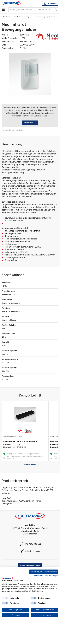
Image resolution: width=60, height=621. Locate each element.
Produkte (6, 17)
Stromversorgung (41, 17)
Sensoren (54, 17)
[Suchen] (56, 9)
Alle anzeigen (30, 464)
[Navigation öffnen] (3, 9)
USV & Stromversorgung (22, 17)
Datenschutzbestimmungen (46, 575)
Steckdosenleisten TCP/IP (12, 436)
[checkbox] (5, 598)
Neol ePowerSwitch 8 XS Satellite (20, 441)
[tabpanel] (30, 74)
